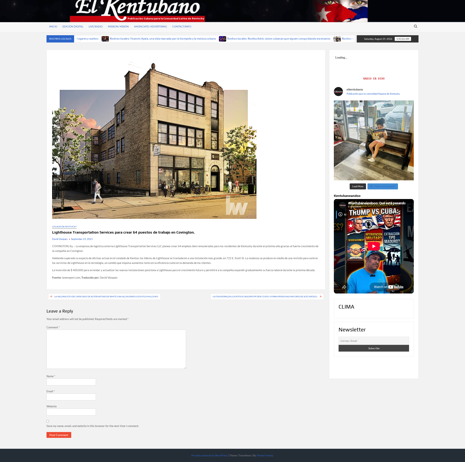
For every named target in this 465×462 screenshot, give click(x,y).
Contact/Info (181, 26)
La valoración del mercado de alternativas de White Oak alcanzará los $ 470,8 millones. (106, 296)
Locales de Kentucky (64, 226)
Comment (53, 327)
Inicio (53, 26)
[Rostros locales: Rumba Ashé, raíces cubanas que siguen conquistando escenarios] (183, 38)
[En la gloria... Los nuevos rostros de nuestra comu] (374, 140)
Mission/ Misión (118, 26)
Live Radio (96, 26)
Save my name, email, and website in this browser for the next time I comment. (92, 425)
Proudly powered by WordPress (209, 455)
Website (51, 406)
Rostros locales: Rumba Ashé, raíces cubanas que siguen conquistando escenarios (238, 38)
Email (50, 391)
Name (50, 376)
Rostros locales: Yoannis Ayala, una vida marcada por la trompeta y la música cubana (123, 38)
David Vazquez (60, 239)
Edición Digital (72, 26)
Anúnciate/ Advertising (150, 26)
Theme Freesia (265, 455)
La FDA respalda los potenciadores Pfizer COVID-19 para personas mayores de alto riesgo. (265, 296)
